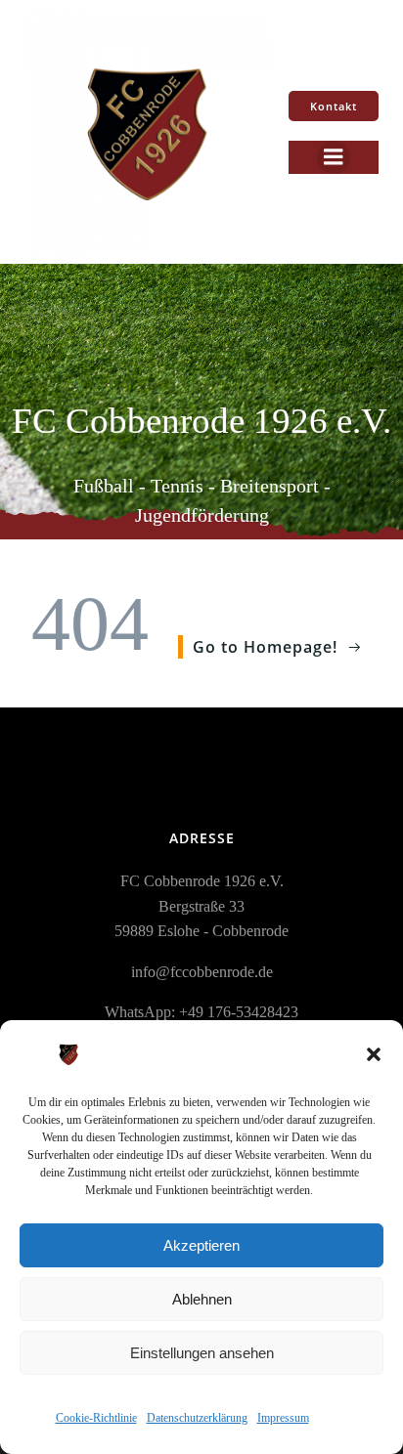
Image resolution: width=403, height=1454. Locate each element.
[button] (373, 1054)
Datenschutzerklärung (197, 1418)
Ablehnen (202, 1299)
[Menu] (333, 157)
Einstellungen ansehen (202, 1353)
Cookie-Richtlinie (96, 1418)
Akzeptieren (201, 1245)
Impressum (283, 1418)
